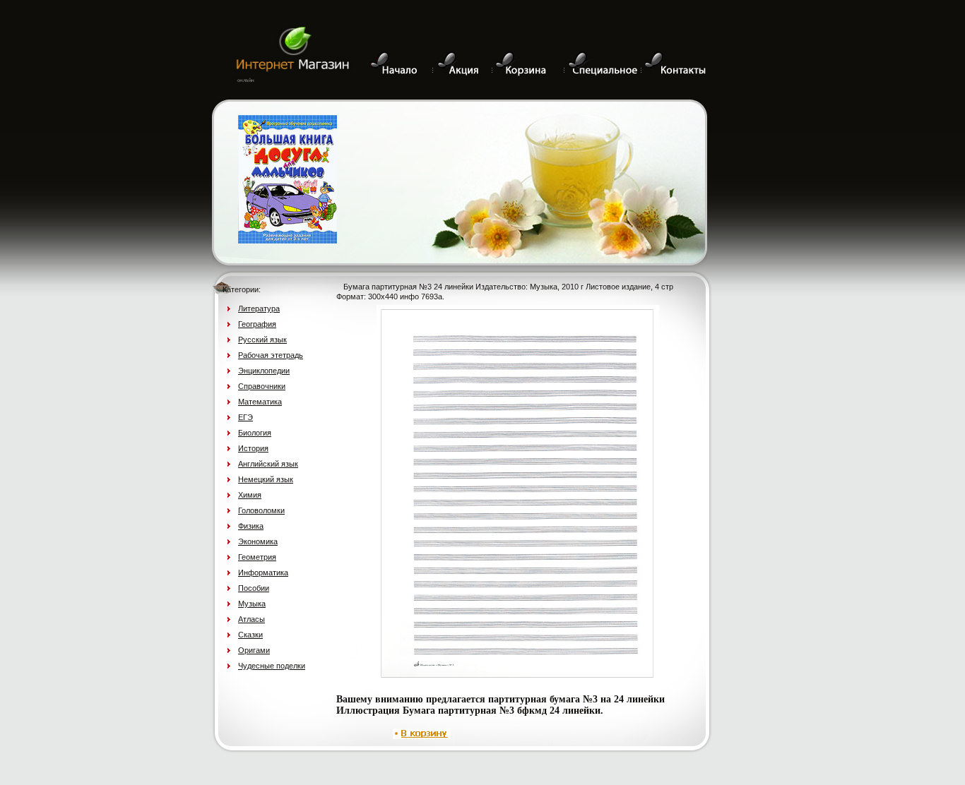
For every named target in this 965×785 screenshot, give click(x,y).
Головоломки (261, 510)
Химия (249, 495)
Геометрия (257, 557)
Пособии (253, 588)
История (253, 448)
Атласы (251, 619)
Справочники (261, 386)
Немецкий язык (265, 479)
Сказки (250, 634)
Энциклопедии (264, 370)
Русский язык (262, 339)
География (257, 324)
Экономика (258, 541)
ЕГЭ (245, 417)
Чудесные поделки (271, 665)
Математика (260, 401)
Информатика (263, 572)
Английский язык (268, 464)
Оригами (254, 650)
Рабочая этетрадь (270, 355)
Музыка (252, 603)
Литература (259, 308)
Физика (251, 526)
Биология (254, 433)
